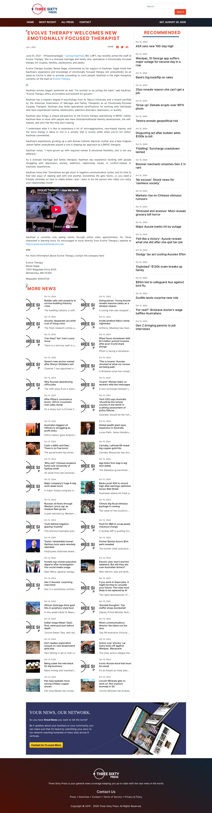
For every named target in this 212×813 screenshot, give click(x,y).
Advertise (84, 796)
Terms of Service (112, 796)
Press (73, 796)
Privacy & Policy (133, 796)
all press (67, 22)
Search (180, 11)
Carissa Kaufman (74, 55)
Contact (85, 22)
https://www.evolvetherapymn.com (45, 244)
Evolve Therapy (61, 78)
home (30, 22)
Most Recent (47, 22)
